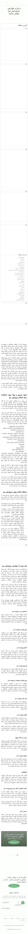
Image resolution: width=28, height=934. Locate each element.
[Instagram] (22, 902)
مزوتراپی (22, 288)
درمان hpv (21, 271)
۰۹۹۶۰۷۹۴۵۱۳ (5, 908)
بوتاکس (22, 259)
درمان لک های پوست (19, 274)
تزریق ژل (22, 266)
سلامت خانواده (20, 279)
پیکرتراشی (21, 262)
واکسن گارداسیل (20, 299)
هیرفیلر (22, 296)
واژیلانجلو (22, 298)
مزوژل (22, 290)
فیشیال (22, 281)
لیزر (23, 284)
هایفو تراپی (21, 295)
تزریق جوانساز (20, 263)
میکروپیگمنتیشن (20, 293)
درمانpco (22, 276)
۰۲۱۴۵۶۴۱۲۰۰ (5, 902)
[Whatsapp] (18, 902)
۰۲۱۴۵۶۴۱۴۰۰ (18, 905)
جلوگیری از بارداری (19, 268)
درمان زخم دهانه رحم (19, 273)
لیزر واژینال (21, 285)
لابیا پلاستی (21, 282)
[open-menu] (20, 3)
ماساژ (22, 287)
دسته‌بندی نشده (20, 277)
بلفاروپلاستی (21, 257)
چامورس (9, 929)
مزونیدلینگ (21, 292)
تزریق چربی (21, 265)
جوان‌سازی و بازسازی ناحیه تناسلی (16, 270)
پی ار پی (22, 260)
